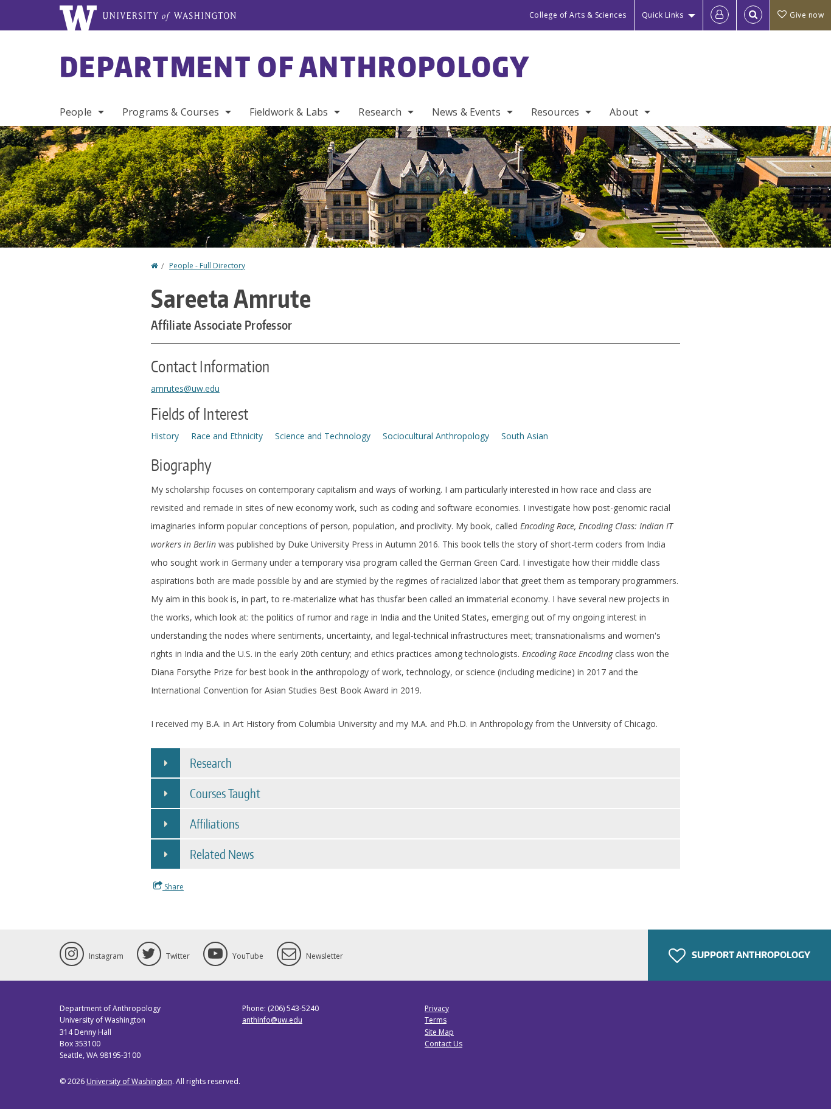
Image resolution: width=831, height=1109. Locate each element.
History (165, 436)
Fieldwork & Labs (289, 112)
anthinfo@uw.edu (272, 1020)
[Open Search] (753, 15)
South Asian (524, 436)
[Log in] (719, 15)
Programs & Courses (170, 112)
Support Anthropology (750, 955)
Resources (555, 112)
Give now (807, 15)
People (76, 112)
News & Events (466, 112)
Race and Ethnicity (227, 436)
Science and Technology (322, 436)
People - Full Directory (207, 265)
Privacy (437, 1008)
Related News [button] (222, 854)
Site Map (439, 1032)
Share (173, 886)
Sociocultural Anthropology (436, 436)
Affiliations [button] (214, 824)
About (624, 112)
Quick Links (663, 15)
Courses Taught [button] (225, 793)
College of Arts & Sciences (578, 15)
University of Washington (129, 1081)
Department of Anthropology (295, 66)
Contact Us (443, 1043)
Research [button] (211, 763)
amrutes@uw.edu (185, 388)
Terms (436, 1020)
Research (379, 112)
